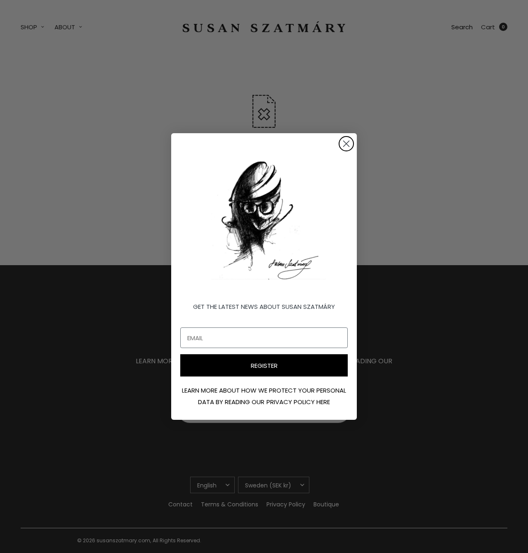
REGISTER (264, 365)
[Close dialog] (346, 143)
